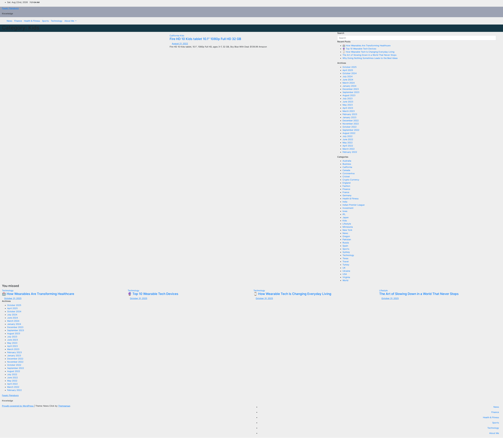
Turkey (346, 264)
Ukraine (346, 271)
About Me (69, 21)
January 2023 (349, 117)
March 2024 (349, 82)
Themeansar (64, 406)
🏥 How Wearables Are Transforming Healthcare (366, 45)
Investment (348, 208)
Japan (346, 217)
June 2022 (348, 139)
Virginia (346, 277)
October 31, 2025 (12, 298)
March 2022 (349, 149)
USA (345, 274)
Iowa (345, 211)
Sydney (346, 252)
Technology (56, 21)
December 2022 (351, 120)
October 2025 (350, 67)
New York (347, 230)
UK (344, 267)
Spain (345, 245)
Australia (347, 160)
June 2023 (348, 101)
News (9, 21)
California (175, 35)
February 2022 (350, 152)
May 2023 (348, 104)
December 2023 (351, 89)
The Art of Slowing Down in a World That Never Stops (369, 55)
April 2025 (348, 70)
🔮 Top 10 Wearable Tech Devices (359, 48)
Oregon (346, 236)
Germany (347, 195)
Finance (18, 21)
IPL (344, 214)
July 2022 (347, 136)
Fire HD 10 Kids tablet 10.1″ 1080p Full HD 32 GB (205, 39)
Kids (182, 35)
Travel (346, 261)
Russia (346, 242)
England (347, 182)
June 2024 (348, 79)
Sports (45, 21)
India (345, 201)
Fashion (346, 186)
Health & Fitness (32, 21)
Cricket (346, 176)
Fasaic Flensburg (10, 8)
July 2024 (347, 76)
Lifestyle (347, 223)
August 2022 (349, 133)
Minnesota (348, 227)
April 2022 (348, 145)
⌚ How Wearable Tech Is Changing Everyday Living (368, 51)
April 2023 (348, 108)
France (346, 192)
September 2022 (351, 130)
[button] (497, 21)
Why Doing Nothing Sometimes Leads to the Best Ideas (370, 58)
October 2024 (350, 73)
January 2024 (349, 86)
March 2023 (349, 111)
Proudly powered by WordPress (18, 406)
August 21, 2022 (180, 43)
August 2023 (349, 95)
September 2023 (351, 92)
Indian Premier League (354, 205)
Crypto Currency (351, 179)
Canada (346, 170)
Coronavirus (349, 173)
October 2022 (350, 126)
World (345, 280)
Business (347, 164)
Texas (345, 258)
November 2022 (351, 123)
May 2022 (348, 142)
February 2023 (350, 114)
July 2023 (347, 98)
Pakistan (347, 239)
